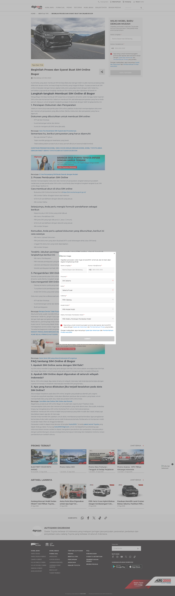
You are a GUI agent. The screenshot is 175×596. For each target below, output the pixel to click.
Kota (63, 286)
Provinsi (64, 276)
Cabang (64, 296)
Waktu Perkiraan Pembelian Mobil (72, 315)
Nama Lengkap (66, 265)
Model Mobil (65, 305)
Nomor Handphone (95, 265)
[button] (87, 253)
